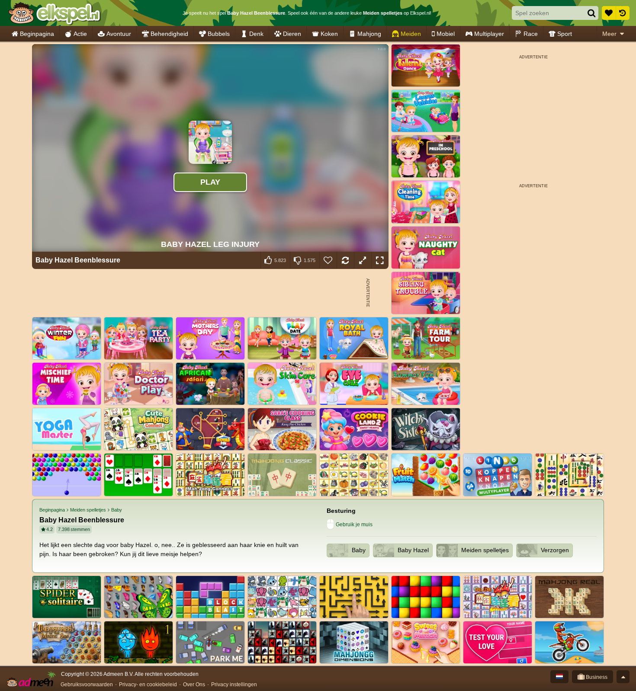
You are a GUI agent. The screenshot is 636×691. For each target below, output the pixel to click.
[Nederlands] (559, 676)
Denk (256, 33)
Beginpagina (37, 33)
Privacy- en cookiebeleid (148, 684)
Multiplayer (489, 33)
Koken (329, 33)
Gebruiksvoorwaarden (87, 684)
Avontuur (118, 33)
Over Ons (194, 684)
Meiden (411, 33)
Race (531, 33)
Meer (609, 33)
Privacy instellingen (234, 684)
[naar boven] (623, 676)
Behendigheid (169, 33)
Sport (564, 33)
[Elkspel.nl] (54, 13)
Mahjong (369, 33)
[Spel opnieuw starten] (345, 260)
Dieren (292, 33)
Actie (80, 33)
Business (596, 677)
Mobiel (446, 33)
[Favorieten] (609, 13)
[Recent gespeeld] (623, 13)
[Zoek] (591, 13)
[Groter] (362, 260)
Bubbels (219, 33)
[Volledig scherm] (380, 260)
